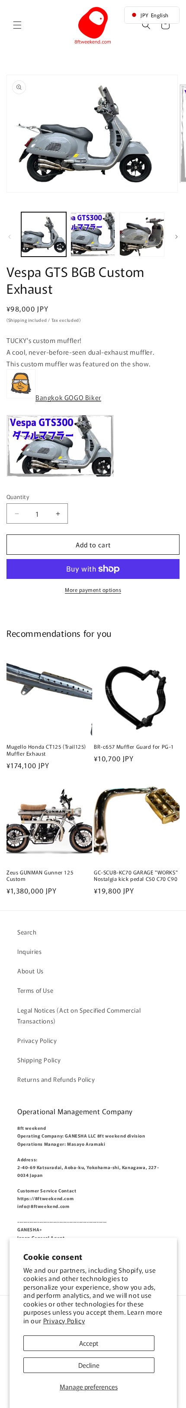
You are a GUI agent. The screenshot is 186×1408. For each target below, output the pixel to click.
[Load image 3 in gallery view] (141, 234)
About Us (30, 970)
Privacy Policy (64, 1320)
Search (27, 932)
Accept (88, 1343)
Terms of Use (35, 990)
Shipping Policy (39, 1059)
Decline (88, 1365)
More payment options (93, 589)
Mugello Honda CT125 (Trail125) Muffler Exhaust (46, 749)
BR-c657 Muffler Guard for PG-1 (134, 746)
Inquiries (29, 951)
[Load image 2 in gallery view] (93, 234)
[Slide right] (176, 236)
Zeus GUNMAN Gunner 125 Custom (39, 875)
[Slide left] (9, 236)
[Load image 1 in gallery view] (43, 234)
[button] (17, 25)
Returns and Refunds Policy (56, 1079)
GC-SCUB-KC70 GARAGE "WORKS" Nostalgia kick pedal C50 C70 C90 (136, 875)
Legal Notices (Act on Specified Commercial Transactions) (79, 1015)
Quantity (17, 497)
